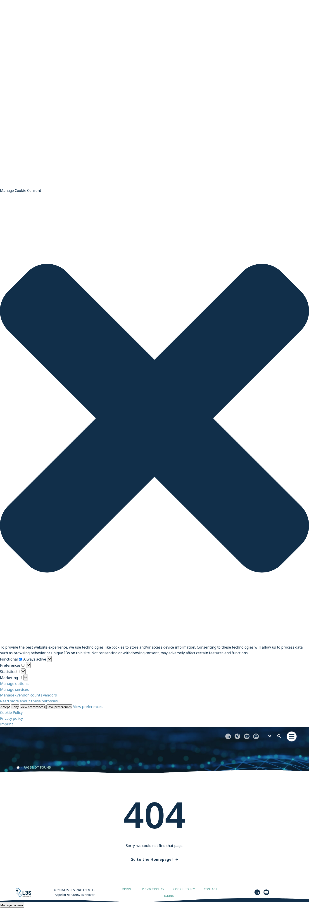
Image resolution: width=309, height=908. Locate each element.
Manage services (14, 689)
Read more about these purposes (29, 700)
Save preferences (59, 707)
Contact (210, 889)
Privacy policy (11, 718)
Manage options (14, 683)
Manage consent (12, 905)
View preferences (33, 707)
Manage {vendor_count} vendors (28, 695)
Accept (5, 707)
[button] (154, 419)
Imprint (6, 724)
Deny (15, 707)
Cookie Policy (11, 712)
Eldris (169, 895)
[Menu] (292, 736)
